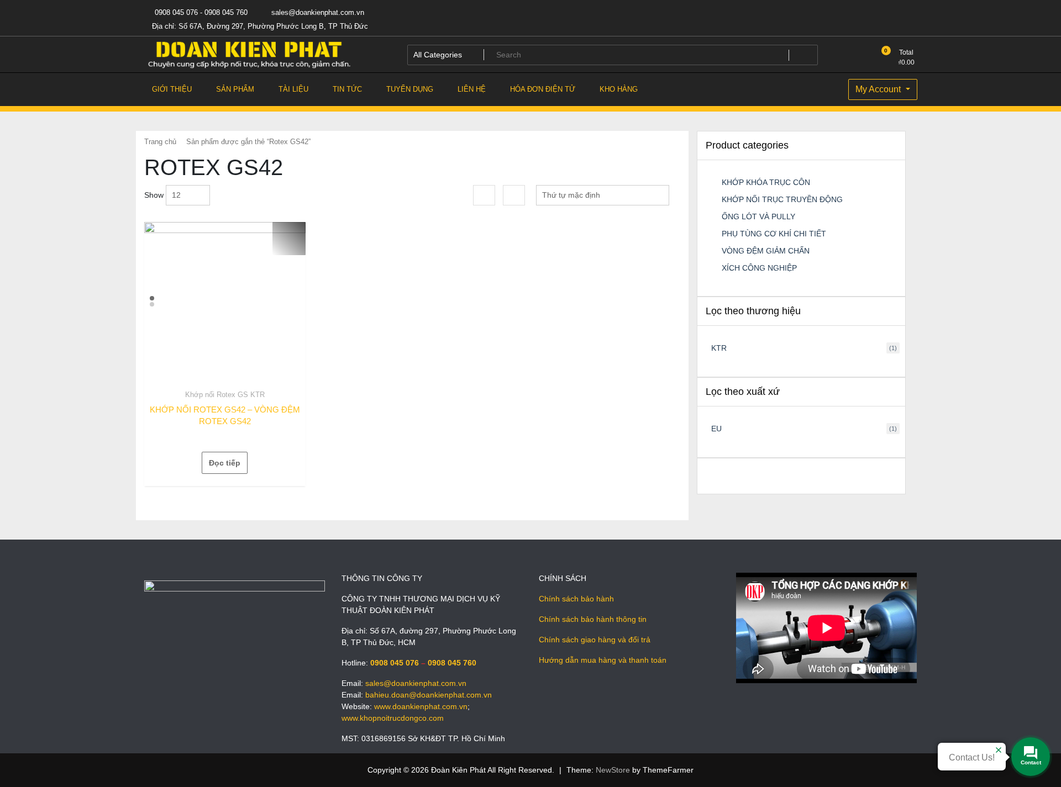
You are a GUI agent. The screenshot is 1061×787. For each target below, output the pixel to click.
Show (154, 195)
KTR (719, 348)
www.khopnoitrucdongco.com (393, 718)
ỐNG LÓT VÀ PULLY (758, 216)
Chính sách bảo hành (576, 598)
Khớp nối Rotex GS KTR (225, 394)
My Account (879, 89)
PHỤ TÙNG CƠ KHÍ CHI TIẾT (774, 233)
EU (716, 428)
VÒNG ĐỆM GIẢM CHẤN (766, 250)
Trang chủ (160, 142)
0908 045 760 (452, 662)
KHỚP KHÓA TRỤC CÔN (766, 182)
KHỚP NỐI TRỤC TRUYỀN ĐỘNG (782, 199)
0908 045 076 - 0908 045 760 (200, 12)
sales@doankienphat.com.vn (316, 12)
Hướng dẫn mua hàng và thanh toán (602, 660)
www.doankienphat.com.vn (421, 706)
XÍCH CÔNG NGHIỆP (759, 267)
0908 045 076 (394, 662)
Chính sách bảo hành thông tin (593, 619)
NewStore (613, 769)
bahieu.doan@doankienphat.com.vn (428, 694)
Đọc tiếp (224, 462)
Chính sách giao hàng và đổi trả (594, 639)
